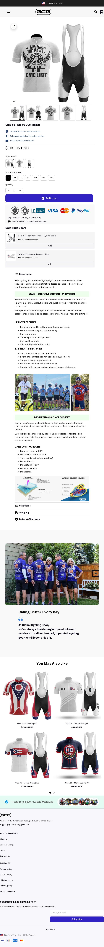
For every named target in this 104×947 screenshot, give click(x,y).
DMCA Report (29, 935)
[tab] (50, 792)
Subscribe (77, 919)
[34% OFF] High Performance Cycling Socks (37, 236)
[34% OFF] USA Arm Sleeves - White (33, 254)
